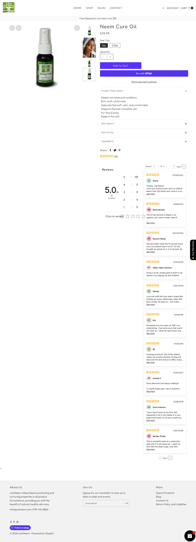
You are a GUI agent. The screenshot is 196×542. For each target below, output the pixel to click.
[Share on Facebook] (110, 150)
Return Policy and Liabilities (171, 504)
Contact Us (162, 500)
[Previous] (12, 28)
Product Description (112, 90)
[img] (106, 156)
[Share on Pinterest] (119, 150)
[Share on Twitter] (115, 150)
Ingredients (107, 141)
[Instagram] (17, 522)
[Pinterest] (14, 522)
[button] (130, 177)
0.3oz (115, 45)
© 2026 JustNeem (20, 533)
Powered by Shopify (42, 533)
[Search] (163, 8)
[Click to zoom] (77, 28)
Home (77, 7)
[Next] (19, 28)
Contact (116, 7)
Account (173, 8)
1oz (104, 45)
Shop (89, 7)
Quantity (105, 51)
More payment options (144, 81)
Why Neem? (107, 123)
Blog (101, 7)
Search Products (165, 492)
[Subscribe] (126, 503)
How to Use (107, 132)
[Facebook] (10, 522)
